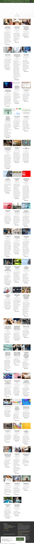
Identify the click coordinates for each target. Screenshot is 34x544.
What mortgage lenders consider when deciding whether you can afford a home (17, 354)
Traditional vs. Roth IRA (8, 484)
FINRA (20, 534)
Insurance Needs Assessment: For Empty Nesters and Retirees (7, 455)
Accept (20, 538)
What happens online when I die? (17, 295)
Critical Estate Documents (17, 431)
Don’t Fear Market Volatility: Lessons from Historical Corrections (8, 118)
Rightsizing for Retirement (26, 484)
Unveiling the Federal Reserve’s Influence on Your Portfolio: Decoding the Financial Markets (26, 355)
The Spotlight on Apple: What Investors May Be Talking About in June (7, 327)
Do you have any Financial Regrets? (17, 179)
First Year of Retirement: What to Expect (8, 27)
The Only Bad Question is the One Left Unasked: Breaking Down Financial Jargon (7, 268)
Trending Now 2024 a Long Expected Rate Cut (17, 237)
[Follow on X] (6, 530)
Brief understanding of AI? (26, 148)
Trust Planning (9, 299)
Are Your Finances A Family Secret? (8, 179)
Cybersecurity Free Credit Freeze (26, 237)
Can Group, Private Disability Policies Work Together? (17, 408)
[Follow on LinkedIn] (18, 16)
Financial (18, 30)
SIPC (21, 534)
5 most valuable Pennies (26, 90)
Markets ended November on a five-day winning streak (17, 55)
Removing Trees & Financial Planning (17, 267)
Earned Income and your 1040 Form (17, 381)
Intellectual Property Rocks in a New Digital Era (8, 91)
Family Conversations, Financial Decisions (26, 268)
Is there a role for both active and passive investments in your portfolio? (7, 382)
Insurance (27, 329)
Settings (20, 541)
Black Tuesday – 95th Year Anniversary (17, 211)
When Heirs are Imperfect (8, 431)
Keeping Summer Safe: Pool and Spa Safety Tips (26, 407)
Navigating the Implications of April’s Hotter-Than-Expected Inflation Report (17, 327)
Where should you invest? (17, 117)
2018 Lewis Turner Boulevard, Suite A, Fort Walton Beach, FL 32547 (14, 0)
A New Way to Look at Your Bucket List (17, 27)
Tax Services (9, 508)
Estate (9, 57)
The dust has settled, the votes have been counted (26, 180)
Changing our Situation (17, 148)
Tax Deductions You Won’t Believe (8, 505)
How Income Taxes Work (26, 55)
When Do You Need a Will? (8, 55)
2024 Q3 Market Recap (8, 237)
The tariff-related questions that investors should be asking (7, 149)
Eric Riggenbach (7, 29)
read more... (8, 44)
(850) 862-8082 (8, 525)
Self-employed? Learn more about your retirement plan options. (26, 28)
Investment (27, 32)
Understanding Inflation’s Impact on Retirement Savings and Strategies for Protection (26, 296)
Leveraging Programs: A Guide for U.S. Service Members (26, 382)
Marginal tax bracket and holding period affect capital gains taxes (8, 354)
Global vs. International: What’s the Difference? (17, 87)
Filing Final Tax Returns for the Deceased (26, 454)
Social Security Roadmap (26, 117)
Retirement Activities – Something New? (26, 211)
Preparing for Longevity (17, 454)
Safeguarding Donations (8, 211)
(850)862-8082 (27, 0)
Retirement (8, 30)
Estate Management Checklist (26, 431)
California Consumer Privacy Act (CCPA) (24, 531)
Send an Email (6, 528)
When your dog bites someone (26, 326)
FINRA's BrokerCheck (20, 524)
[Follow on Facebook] (16, 16)
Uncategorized (9, 94)
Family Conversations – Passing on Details (7, 296)
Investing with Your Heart (17, 484)
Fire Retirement (8, 406)
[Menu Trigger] (31, 2)
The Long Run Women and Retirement (17, 505)
